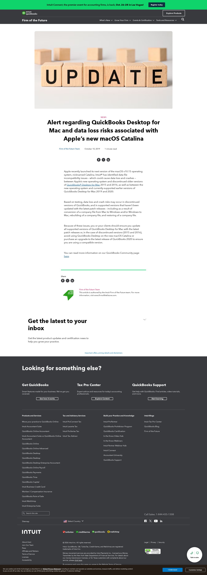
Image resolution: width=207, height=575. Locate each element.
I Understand (172, 570)
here (66, 256)
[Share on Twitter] (103, 160)
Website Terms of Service (111, 564)
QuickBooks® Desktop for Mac (83, 184)
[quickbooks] (29, 13)
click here (78, 560)
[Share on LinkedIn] (108, 160)
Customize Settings (195, 570)
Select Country (74, 521)
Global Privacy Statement (52, 569)
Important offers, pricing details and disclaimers (103, 353)
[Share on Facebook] (99, 160)
